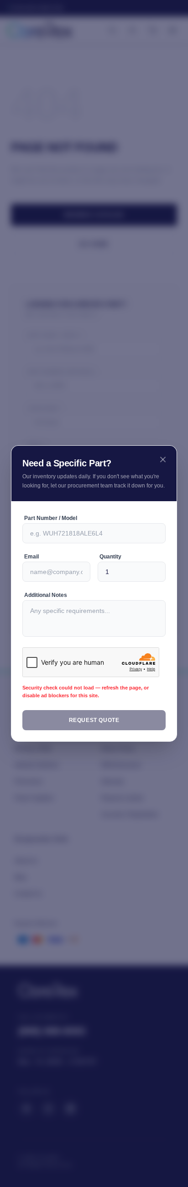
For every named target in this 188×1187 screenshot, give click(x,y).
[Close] (162, 454)
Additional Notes (47, 599)
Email (31, 561)
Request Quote (94, 725)
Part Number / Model (51, 523)
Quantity (111, 561)
